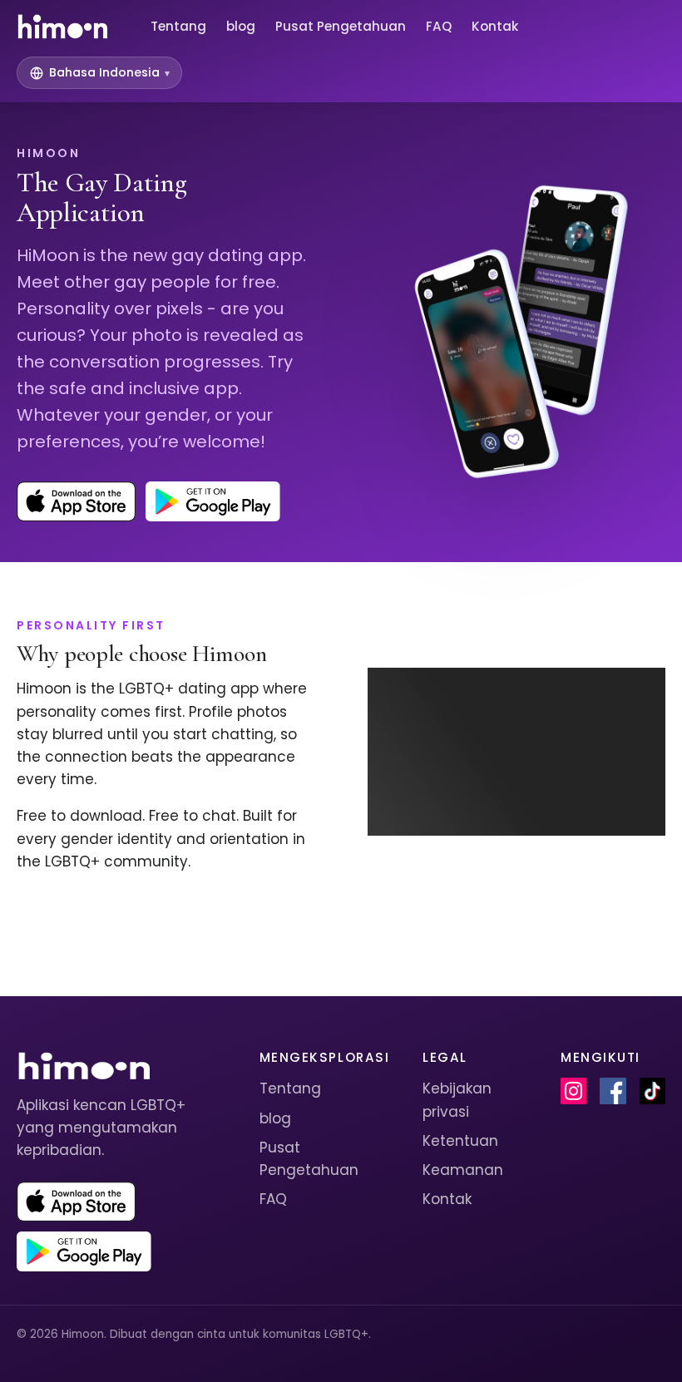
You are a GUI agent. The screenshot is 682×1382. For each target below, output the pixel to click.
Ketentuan (460, 1141)
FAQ (439, 26)
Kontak (495, 26)
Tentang (178, 26)
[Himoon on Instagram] (573, 1091)
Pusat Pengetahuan (340, 26)
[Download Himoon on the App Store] (76, 501)
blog (240, 26)
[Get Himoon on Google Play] (213, 501)
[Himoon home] (62, 26)
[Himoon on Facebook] (612, 1091)
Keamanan (463, 1170)
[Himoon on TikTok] (652, 1091)
